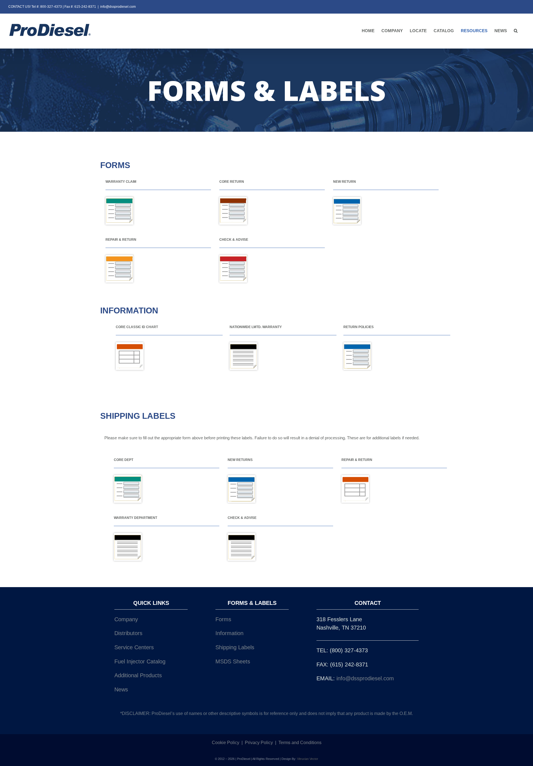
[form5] (130, 345)
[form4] (243, 345)
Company (126, 619)
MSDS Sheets (232, 661)
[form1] (119, 200)
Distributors (128, 633)
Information (229, 633)
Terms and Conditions (299, 742)
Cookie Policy (225, 742)
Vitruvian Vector (307, 758)
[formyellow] (119, 258)
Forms (223, 619)
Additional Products (138, 675)
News (121, 689)
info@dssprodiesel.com (118, 7)
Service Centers (134, 647)
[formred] (233, 258)
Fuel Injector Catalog (139, 661)
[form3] (347, 200)
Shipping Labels (234, 647)
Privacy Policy (259, 742)
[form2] (233, 200)
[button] (516, 31)
